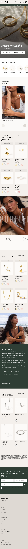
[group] (13, 104)
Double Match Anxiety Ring (6, 186)
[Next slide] (24, 125)
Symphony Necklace (5, 441)
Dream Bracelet (19, 441)
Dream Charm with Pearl (19, 415)
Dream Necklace (6, 414)
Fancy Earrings (19, 304)
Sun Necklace (6, 159)
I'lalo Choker (5, 304)
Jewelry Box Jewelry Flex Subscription (5, 278)
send (25, 484)
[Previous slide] (3, 125)
